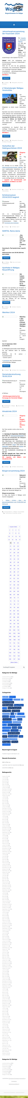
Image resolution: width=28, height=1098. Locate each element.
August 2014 (5, 1006)
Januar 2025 (5, 806)
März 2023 (4, 842)
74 (18, 601)
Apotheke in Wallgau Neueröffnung (11, 269)
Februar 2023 (5, 843)
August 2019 (5, 910)
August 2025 (5, 795)
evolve (5, 1092)
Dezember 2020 (5, 885)
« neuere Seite (13, 526)
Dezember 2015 (5, 981)
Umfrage (4, 733)
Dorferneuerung (6, 678)
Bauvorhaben (21, 405)
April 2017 (4, 955)
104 (19, 633)
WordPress (22, 1092)
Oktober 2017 (5, 946)
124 (14, 656)
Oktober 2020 (5, 888)
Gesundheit (20, 714)
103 (14, 633)
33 (10, 559)
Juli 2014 (4, 1008)
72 (10, 601)
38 (18, 562)
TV (20, 730)
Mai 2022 (4, 858)
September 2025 (6, 794)
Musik (4, 725)
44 (18, 568)
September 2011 (6, 1040)
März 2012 (4, 1035)
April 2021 (4, 878)
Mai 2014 (4, 1011)
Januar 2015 (5, 998)
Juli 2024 (4, 816)
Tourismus (14, 730)
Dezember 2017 (5, 942)
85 (14, 614)
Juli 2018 (4, 931)
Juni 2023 (4, 837)
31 (14, 556)
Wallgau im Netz (6, 688)
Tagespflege (6, 730)
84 (10, 614)
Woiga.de (6, 742)
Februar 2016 (5, 978)
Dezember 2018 (5, 923)
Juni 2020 (4, 894)
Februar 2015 (5, 997)
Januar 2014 (5, 1018)
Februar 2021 (5, 882)
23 (18, 546)
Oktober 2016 (5, 965)
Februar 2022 (5, 862)
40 (14, 565)
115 (14, 646)
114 (10, 646)
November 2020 (6, 886)
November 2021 (6, 867)
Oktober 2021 (5, 869)
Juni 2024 (4, 818)
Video (21, 736)
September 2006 (6, 1050)
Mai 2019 (4, 915)
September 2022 (6, 851)
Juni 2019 (4, 914)
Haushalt (12, 716)
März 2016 (4, 976)
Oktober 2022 (5, 850)
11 (12, 536)
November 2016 (6, 963)
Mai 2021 (4, 877)
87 (10, 617)
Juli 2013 (4, 1024)
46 (14, 572)
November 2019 (6, 906)
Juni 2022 (4, 856)
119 (18, 649)
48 (10, 575)
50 (18, 575)
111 (10, 643)
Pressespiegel (21, 511)
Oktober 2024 (5, 811)
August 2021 (5, 872)
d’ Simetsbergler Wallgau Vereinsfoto (12, 89)
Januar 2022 (5, 864)
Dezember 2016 (5, 962)
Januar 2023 (5, 845)
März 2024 (4, 822)
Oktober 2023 (5, 830)
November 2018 (6, 925)
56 (18, 581)
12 (16, 536)
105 (10, 636)
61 (14, 588)
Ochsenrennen (6, 727)
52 (14, 578)
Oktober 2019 (5, 907)
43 (14, 568)
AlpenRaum (12, 697)
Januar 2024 (5, 826)
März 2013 (4, 1027)
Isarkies (14, 719)
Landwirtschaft (5, 407)
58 (14, 585)
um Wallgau (6, 262)
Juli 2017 (4, 950)
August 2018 (5, 930)
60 (10, 588)
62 (18, 588)
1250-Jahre (5, 697)
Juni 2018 (4, 933)
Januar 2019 (5, 922)
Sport (18, 226)
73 (14, 601)
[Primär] (14, 24)
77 (18, 604)
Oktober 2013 (5, 1021)
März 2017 (4, 957)
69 (10, 598)
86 (18, 614)
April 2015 (4, 994)
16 (16, 539)
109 (14, 639)
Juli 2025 (4, 797)
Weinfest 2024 (8, 312)
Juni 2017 (4, 952)
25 (14, 549)
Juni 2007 (4, 1048)
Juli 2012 (4, 1034)
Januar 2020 (5, 902)
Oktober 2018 (5, 926)
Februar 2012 (5, 1037)
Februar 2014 (5, 1016)
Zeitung (19, 513)
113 (18, 643)
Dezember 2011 (5, 1038)
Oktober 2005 (5, 1053)
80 (18, 607)
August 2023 (5, 834)
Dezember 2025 (5, 789)
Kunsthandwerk (7, 722)
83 (18, 610)
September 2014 (6, 1005)
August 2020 (5, 891)
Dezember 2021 (5, 866)
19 (14, 543)
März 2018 (4, 938)
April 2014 (4, 1013)
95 (18, 623)
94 (14, 623)
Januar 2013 (5, 1030)
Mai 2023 (4, 838)
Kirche (20, 719)
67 (14, 594)
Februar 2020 (5, 901)
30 (10, 556)
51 (10, 578)
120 (10, 652)
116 (18, 646)
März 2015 (4, 995)
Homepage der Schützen (11, 223)
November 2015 (6, 982)
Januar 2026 (5, 787)
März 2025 (4, 803)
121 (14, 652)
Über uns (8, 762)
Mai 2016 (4, 973)
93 (10, 623)
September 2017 (6, 947)
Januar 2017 (5, 960)
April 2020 (4, 898)
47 (18, 572)
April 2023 (4, 840)
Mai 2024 (4, 819)
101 (18, 630)
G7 (16, 714)
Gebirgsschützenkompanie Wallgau (12, 167)
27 (10, 552)
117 (10, 649)
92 (18, 620)
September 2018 (6, 928)
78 (10, 607)
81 (10, 610)
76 (14, 604)
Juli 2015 (4, 989)
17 (19, 539)
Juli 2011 (4, 1042)
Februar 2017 (5, 958)
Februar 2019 (5, 920)
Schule (14, 728)
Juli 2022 (4, 854)
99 (10, 630)
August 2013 (5, 1022)
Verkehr (5, 736)
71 (18, 598)
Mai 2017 (4, 954)
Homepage (6, 360)
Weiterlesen (6, 78)
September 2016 (6, 966)
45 (10, 572)
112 (14, 643)
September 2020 (6, 890)
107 (19, 636)
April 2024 (4, 821)
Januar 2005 (5, 1054)
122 (19, 652)
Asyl (22, 699)
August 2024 (5, 814)
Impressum (14, 1081)
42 (10, 568)
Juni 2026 (4, 779)
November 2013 (6, 1019)
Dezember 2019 (5, 904)
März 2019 (4, 918)
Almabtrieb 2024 (9, 411)
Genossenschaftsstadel (17, 435)
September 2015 (6, 986)
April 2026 (4, 782)
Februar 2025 (5, 805)
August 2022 (5, 853)
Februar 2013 (5, 1029)
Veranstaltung (5, 191)
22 (14, 546)
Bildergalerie (14, 82)
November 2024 (6, 810)
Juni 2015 (4, 990)
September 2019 (6, 909)
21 (10, 546)
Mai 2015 (4, 992)
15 (12, 539)
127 (14, 659)
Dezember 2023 (5, 827)
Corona (4, 708)
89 (18, 617)
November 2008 (6, 1046)
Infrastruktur (5, 308)
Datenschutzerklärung (14, 1084)
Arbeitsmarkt (16, 699)
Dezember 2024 (5, 808)
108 (10, 639)
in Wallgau (6, 82)
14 (9, 539)
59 (18, 585)
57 (10, 585)
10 (9, 536)
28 (14, 552)
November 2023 (6, 829)
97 (14, 627)
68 (18, 594)
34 (14, 559)
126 (10, 659)
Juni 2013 (4, 1026)
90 (10, 620)
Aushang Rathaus (8, 511)
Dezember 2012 (5, 1032)
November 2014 (6, 1002)
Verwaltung (14, 513)
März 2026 (4, 784)
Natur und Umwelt (16, 262)
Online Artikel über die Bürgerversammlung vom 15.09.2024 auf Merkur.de (14, 502)
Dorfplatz (9, 141)
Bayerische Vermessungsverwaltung (17, 1078)
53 (18, 578)
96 (10, 627)
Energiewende (6, 714)
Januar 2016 (5, 979)
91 (14, 620)
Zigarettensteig (6, 744)
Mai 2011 (4, 1043)
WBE (3, 762)
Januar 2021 (5, 883)
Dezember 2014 (5, 1000)
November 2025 (6, 790)
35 (18, 559)
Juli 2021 (4, 874)
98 (18, 627)
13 (19, 536)
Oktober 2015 (5, 984)
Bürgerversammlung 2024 (13, 471)
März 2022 (4, 861)
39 (10, 565)
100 (14, 630)
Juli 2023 (4, 835)
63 (10, 591)
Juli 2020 (4, 893)
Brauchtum (20, 82)
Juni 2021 (4, 875)
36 (10, 562)
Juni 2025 (4, 798)
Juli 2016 (4, 970)
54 (10, 581)
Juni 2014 (4, 1010)
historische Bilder (20, 716)
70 (14, 598)
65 (18, 591)
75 (10, 604)
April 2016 (4, 974)
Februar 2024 (5, 824)
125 (19, 656)
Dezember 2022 (5, 846)
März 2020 (4, 899)
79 (14, 607)
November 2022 (6, 848)
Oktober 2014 (5, 1003)
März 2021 (4, 880)
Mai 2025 (4, 800)
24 (10, 549)
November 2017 (6, 944)
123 (10, 656)
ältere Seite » (14, 662)
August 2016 (5, 968)
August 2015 (5, 987)
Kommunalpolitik (6, 683)
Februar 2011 (5, 1045)
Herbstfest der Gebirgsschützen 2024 (12, 147)
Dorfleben (4, 84)
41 (18, 565)
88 (14, 617)
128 (19, 659)
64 (14, 591)
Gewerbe (19, 306)
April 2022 (4, 859)
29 (18, 552)
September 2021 (6, 870)
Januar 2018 (5, 941)
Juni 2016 (4, 971)
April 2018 (4, 936)
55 (14, 581)
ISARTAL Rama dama (11, 231)
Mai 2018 (4, 934)
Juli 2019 (4, 912)
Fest (23, 189)
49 (14, 575)
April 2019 (4, 917)
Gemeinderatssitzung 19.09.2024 (11, 375)
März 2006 (4, 1051)
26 (18, 549)
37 (14, 562)
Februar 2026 (5, 786)
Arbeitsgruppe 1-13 (7, 699)
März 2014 (4, 1014)
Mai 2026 (4, 781)
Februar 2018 (5, 939)
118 (14, 649)
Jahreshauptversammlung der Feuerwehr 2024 (13, 32)
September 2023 (6, 832)
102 (10, 633)
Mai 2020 (4, 896)
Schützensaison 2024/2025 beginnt (10, 196)
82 (14, 610)
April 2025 (4, 802)
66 (10, 594)
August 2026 (5, 776)
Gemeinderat (7, 405)
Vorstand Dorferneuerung (9, 739)
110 (19, 639)
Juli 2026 (4, 778)
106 (14, 636)
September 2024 (6, 813)
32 (18, 556)
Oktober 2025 (5, 792)
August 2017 (5, 949)
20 (18, 543)
